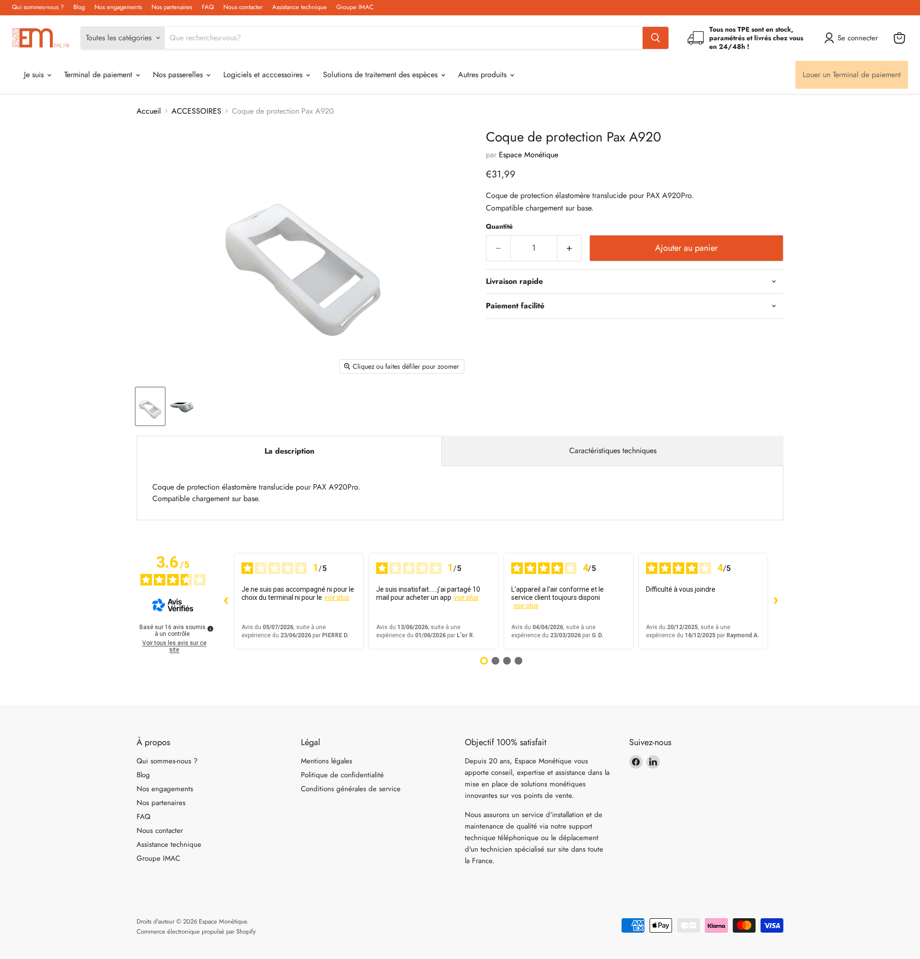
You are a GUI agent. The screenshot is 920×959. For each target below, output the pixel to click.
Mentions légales (326, 761)
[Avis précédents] (226, 601)
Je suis (35, 74)
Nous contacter (243, 7)
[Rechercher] (655, 38)
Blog (79, 7)
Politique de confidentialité (342, 775)
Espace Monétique (528, 154)
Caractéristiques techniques (612, 450)
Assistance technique (299, 7)
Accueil (149, 111)
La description (289, 450)
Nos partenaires (171, 7)
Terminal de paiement (99, 74)
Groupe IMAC (355, 7)
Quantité (499, 226)
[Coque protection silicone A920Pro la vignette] (150, 406)
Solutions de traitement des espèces (381, 74)
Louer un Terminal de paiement (852, 74)
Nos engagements (118, 7)
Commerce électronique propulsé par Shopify (196, 931)
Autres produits (483, 74)
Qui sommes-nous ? (38, 7)
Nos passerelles (179, 74)
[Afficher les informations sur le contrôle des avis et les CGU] (210, 628)
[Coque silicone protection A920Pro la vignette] (182, 406)
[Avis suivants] (775, 601)
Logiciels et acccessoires (264, 74)
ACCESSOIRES (196, 111)
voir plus (336, 597)
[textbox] (634, 201)
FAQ (208, 7)
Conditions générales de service (351, 789)
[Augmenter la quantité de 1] (569, 248)
